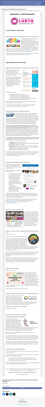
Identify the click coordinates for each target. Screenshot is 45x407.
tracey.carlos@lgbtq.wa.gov (21, 363)
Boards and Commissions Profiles (31, 338)
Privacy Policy (19, 404)
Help (27, 404)
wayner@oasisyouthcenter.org (30, 224)
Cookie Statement (37, 4)
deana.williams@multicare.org (11, 201)
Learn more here (13, 249)
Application (15, 338)
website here (27, 54)
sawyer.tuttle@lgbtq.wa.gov (27, 51)
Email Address (4, 383)
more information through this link (21, 288)
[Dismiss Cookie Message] (43, 1)
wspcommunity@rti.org (15, 155)
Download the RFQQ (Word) (11, 308)
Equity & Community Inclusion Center (25, 147)
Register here (19, 102)
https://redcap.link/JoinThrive (11, 202)
